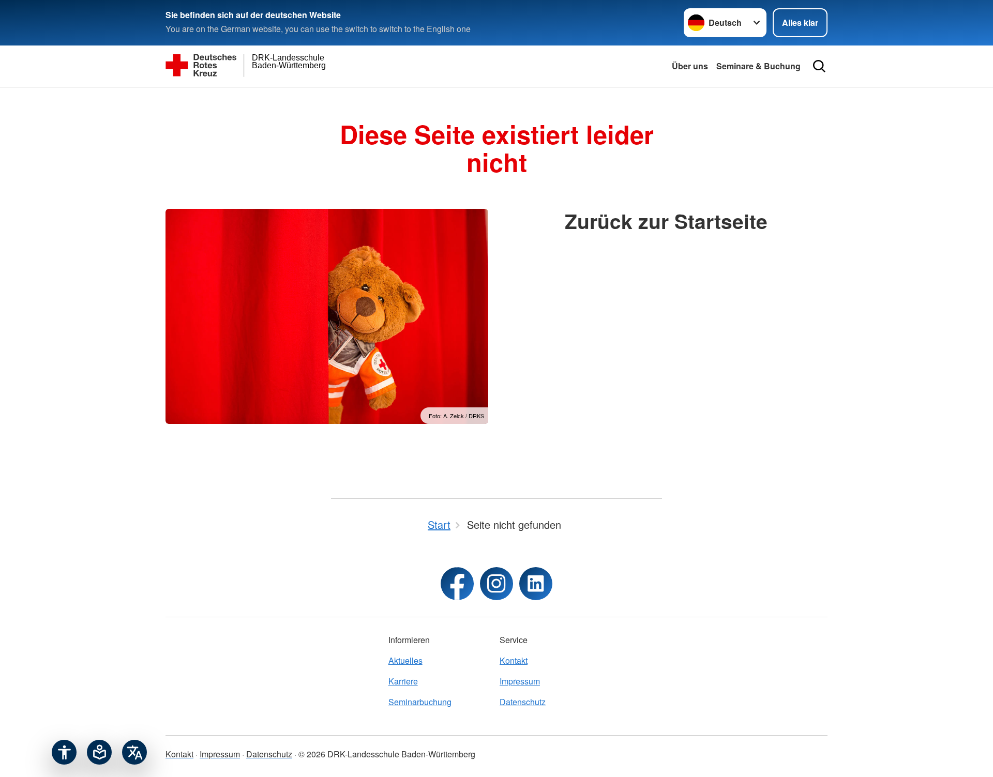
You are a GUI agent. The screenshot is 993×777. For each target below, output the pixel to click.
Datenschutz (523, 702)
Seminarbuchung (420, 702)
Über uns (690, 66)
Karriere (403, 681)
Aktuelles (405, 660)
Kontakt (514, 660)
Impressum (520, 681)
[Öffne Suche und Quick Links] (819, 66)
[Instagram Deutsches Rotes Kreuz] (496, 583)
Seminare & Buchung (758, 66)
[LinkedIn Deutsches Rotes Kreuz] (535, 583)
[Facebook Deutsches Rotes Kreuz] (457, 583)
